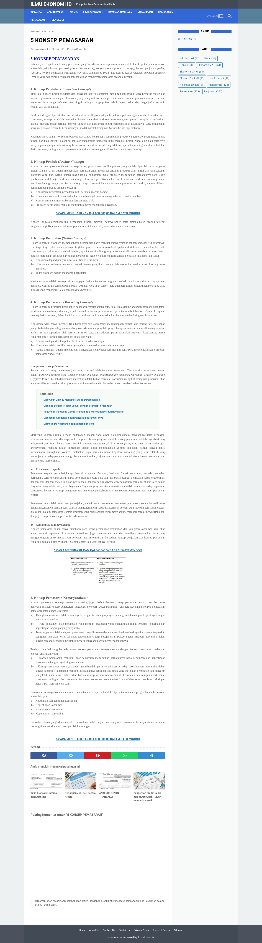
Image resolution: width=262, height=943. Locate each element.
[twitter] (70, 755)
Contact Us (109, 930)
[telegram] (151, 755)
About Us (94, 930)
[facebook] (43, 755)
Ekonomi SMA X (209, 65)
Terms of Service (162, 930)
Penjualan (37, 19)
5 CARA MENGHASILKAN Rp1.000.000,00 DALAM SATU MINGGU (98, 213)
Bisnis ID (187, 65)
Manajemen (145, 12)
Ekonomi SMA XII (192, 78)
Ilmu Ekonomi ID (51, 4)
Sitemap (178, 930)
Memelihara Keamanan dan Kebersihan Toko (68, 423)
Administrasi (55, 12)
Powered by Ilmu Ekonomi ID (139, 937)
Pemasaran (165, 12)
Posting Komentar (77, 49)
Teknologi (57, 19)
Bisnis (74, 12)
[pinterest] (97, 755)
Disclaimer (124, 930)
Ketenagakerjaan (120, 12)
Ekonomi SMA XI (192, 71)
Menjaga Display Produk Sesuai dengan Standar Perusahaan (77, 405)
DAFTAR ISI (189, 39)
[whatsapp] (124, 755)
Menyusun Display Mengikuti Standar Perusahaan (71, 399)
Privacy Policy (141, 930)
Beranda (36, 12)
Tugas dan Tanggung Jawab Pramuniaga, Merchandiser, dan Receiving (83, 411)
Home (82, 930)
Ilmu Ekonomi (92, 12)
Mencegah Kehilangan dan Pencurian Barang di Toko (73, 417)
